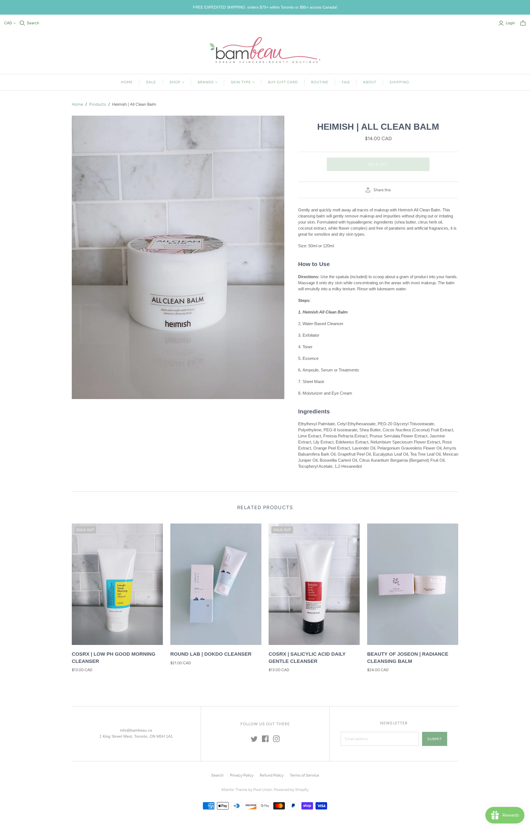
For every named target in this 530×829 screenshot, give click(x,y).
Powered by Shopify (291, 789)
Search (33, 23)
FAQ (346, 82)
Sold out (378, 164)
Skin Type (241, 82)
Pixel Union (262, 789)
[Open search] (22, 23)
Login (510, 23)
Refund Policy (271, 775)
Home (127, 82)
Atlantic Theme (234, 789)
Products (97, 104)
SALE (151, 82)
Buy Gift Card (283, 82)
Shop (175, 82)
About (369, 82)
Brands (206, 82)
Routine (319, 82)
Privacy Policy (241, 775)
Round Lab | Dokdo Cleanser (210, 654)
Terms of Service (304, 775)
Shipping (399, 82)
